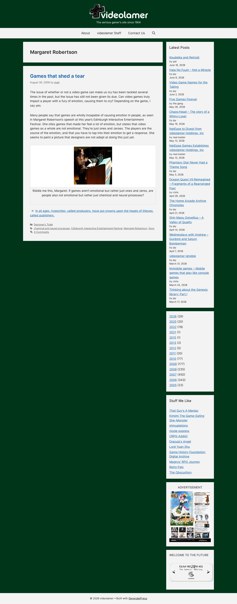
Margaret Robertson (135, 228)
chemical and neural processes (52, 228)
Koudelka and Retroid (184, 57)
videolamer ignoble (182, 256)
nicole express (179, 431)
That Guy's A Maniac (183, 410)
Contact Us (136, 33)
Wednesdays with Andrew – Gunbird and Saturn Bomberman (188, 239)
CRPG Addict (178, 436)
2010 (172, 358)
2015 (172, 337)
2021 (172, 332)
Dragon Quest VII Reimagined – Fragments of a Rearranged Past (189, 184)
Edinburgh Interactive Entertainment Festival (96, 228)
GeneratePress (138, 598)
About (85, 33)
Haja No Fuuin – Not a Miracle (190, 70)
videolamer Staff (109, 33)
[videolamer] (118, 12)
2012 (172, 348)
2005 (173, 385)
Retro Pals (176, 467)
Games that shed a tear (57, 76)
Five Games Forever (183, 99)
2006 (173, 380)
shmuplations (178, 425)
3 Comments (41, 231)
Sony (151, 228)
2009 (173, 364)
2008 (173, 369)
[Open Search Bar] (153, 33)
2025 (172, 321)
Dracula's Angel (180, 441)
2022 (172, 327)
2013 (172, 343)
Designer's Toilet (43, 224)
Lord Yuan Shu (179, 446)
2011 (172, 353)
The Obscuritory (180, 472)
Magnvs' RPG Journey (184, 462)
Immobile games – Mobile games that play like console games (189, 273)
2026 (173, 316)
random (191, 578)
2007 (173, 374)
